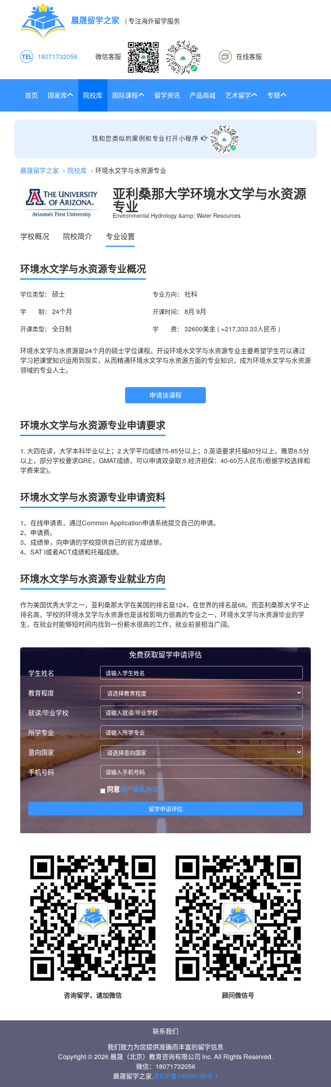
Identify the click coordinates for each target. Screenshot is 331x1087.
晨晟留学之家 (39, 170)
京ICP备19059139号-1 (185, 1076)
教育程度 (41, 692)
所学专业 (41, 732)
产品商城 (203, 95)
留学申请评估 (165, 809)
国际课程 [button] (125, 95)
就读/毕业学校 (48, 712)
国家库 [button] (57, 95)
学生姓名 (41, 673)
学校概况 (34, 236)
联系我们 (165, 1031)
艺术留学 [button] (238, 95)
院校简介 (77, 236)
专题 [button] (273, 95)
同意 (132, 789)
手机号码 (41, 772)
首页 (31, 95)
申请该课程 (165, 395)
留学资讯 (167, 95)
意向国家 (41, 752)
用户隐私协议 (139, 789)
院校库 (93, 95)
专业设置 (120, 236)
